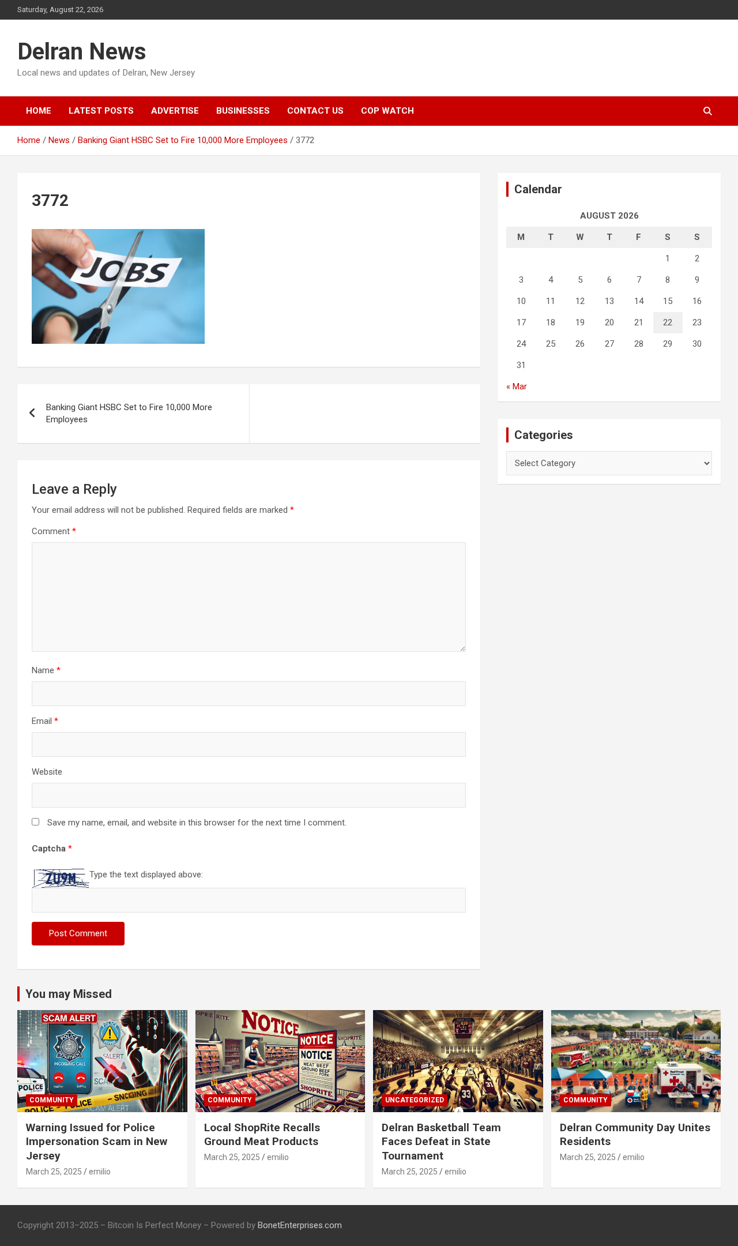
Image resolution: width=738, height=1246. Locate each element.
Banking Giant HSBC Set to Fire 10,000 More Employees (129, 413)
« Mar (516, 386)
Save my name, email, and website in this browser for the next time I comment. (197, 822)
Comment (54, 531)
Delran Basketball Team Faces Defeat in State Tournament (441, 1141)
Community (51, 1100)
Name (46, 670)
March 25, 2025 (54, 1171)
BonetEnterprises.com (300, 1225)
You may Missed (68, 994)
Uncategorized (414, 1100)
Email (45, 721)
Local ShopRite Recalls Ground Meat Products (262, 1135)
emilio (100, 1171)
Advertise (175, 111)
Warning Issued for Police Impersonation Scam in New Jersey (96, 1141)
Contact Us (315, 111)
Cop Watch (387, 111)
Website (47, 772)
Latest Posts (101, 111)
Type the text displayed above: (146, 874)
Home (38, 111)
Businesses (243, 111)
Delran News (81, 51)
